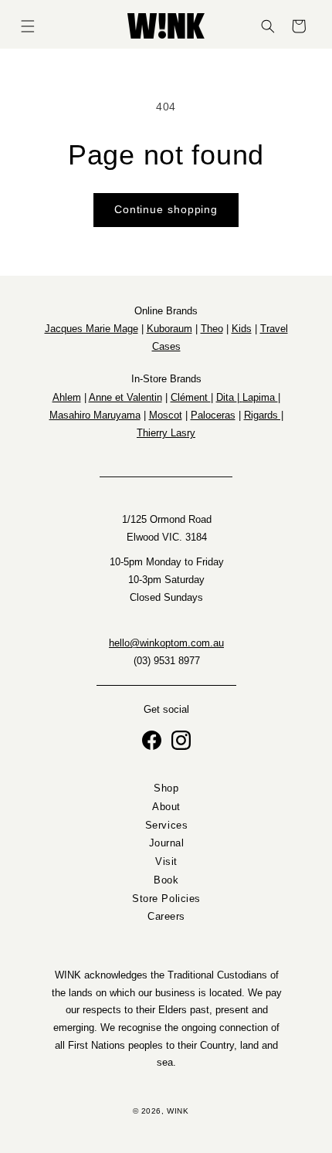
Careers (166, 916)
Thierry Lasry (166, 433)
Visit (166, 861)
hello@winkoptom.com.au (166, 643)
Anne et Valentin (125, 397)
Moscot (165, 415)
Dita (226, 397)
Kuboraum (169, 328)
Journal (166, 843)
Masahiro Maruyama (95, 415)
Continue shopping (166, 209)
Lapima (260, 397)
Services (165, 824)
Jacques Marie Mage (91, 328)
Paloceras (213, 415)
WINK (177, 1111)
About (166, 807)
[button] (27, 26)
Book (166, 880)
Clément (191, 397)
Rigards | (263, 415)
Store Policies (166, 898)
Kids (242, 328)
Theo (212, 328)
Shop (166, 788)
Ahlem (67, 397)
